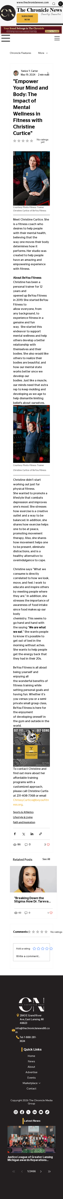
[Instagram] (16, 1112)
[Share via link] (40, 833)
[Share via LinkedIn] (32, 833)
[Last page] (49, 1171)
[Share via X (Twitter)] (23, 833)
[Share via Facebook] (14, 833)
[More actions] (48, 73)
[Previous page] (22, 1171)
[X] (28, 1112)
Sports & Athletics (23, 812)
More (41, 53)
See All (46, 859)
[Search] (54, 4)
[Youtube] (41, 1112)
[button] (27, 18)
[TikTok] (47, 1112)
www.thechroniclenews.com (33, 2)
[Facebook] (22, 1112)
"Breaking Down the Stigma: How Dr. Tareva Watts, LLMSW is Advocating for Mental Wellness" (31, 900)
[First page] (13, 1171)
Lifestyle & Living (23, 817)
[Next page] (41, 1171)
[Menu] (60, 3)
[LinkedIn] (35, 1112)
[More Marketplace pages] (39, 1083)
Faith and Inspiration (24, 822)
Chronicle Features (20, 53)
